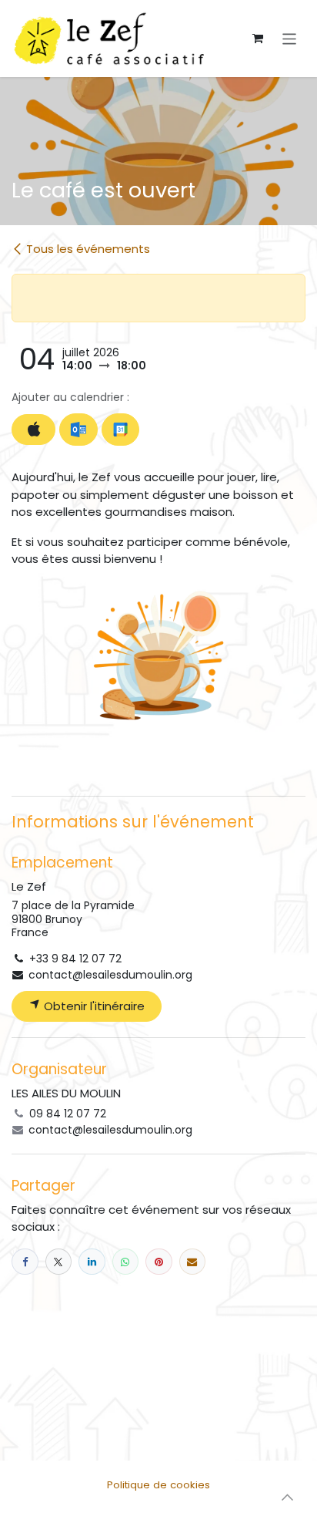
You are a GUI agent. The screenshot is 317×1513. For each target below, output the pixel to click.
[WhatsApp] (125, 1261)
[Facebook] (25, 1261)
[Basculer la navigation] (289, 38)
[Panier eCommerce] (257, 38)
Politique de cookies (158, 1485)
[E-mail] (192, 1261)
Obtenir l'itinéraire (93, 1006)
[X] (58, 1261)
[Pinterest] (158, 1261)
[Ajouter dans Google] (120, 429)
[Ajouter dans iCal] (33, 430)
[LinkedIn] (91, 1261)
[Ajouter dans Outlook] (78, 429)
